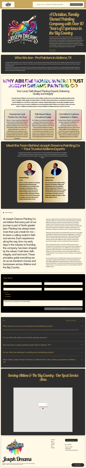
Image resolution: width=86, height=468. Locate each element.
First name (5, 281)
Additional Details (6, 299)
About (52, 441)
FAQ (52, 446)
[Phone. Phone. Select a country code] (46, 289)
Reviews (53, 443)
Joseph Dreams (16, 458)
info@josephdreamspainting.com (71, 450)
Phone (45, 286)
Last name (46, 281)
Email (4, 286)
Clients (52, 444)
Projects (53, 447)
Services (53, 439)
